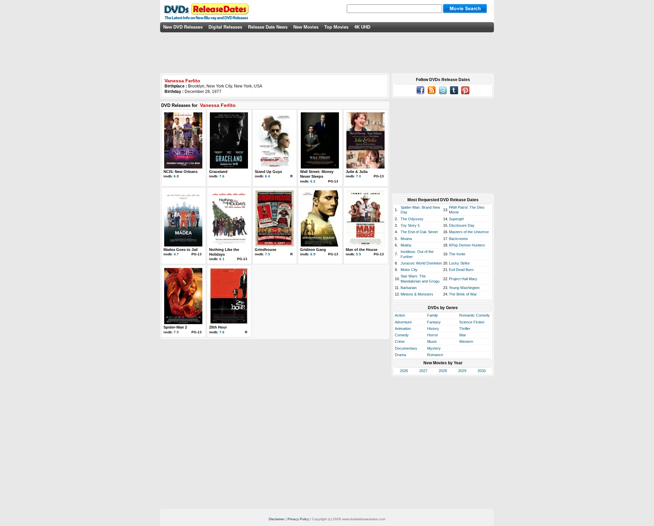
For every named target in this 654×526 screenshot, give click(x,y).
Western (466, 341)
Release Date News (267, 27)
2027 (423, 371)
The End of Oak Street (419, 232)
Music (432, 341)
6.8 (176, 176)
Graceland (218, 172)
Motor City (409, 270)
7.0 (358, 176)
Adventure (403, 322)
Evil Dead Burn (461, 270)
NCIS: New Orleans (181, 172)
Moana (406, 239)
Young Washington (464, 288)
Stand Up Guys (268, 172)
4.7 (176, 254)
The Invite (457, 254)
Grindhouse (265, 250)
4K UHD (362, 27)
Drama (400, 355)
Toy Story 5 (410, 225)
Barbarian (409, 288)
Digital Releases (225, 27)
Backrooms (458, 239)
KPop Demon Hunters (467, 245)
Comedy (402, 335)
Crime (400, 341)
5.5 (358, 254)
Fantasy (434, 322)
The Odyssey (412, 219)
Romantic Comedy (474, 315)
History (433, 328)
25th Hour (218, 327)
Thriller (464, 328)
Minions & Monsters (417, 294)
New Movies (305, 27)
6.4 (267, 176)
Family (432, 315)
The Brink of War (463, 294)
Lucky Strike (459, 263)
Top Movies (336, 27)
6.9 (312, 254)
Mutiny (406, 245)
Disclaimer (276, 519)
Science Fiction (471, 322)
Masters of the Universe (469, 232)
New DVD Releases (183, 27)
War (462, 335)
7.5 (267, 254)
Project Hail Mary (463, 279)
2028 (443, 371)
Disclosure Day (461, 225)
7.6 (221, 176)
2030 (482, 371)
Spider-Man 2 (175, 327)
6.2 (312, 181)
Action (400, 315)
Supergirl (456, 219)
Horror (432, 335)
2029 (462, 371)
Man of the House (361, 250)
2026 (404, 371)
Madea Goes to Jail (181, 250)
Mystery (434, 348)
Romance (435, 355)
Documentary (406, 348)
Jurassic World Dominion (421, 263)
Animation (403, 328)
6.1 (221, 259)
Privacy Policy (298, 519)
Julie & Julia (357, 172)
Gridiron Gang (313, 250)
